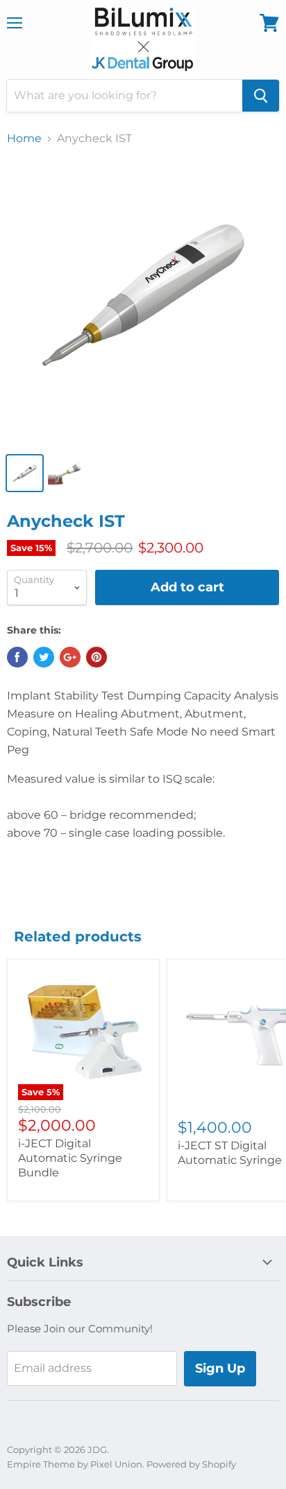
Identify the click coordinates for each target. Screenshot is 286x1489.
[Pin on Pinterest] (96, 657)
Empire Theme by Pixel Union (74, 1464)
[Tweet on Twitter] (43, 657)
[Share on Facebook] (17, 657)
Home (24, 138)
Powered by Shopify (191, 1464)
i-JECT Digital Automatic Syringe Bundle (70, 1158)
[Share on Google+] (70, 657)
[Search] (260, 96)
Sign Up (220, 1368)
